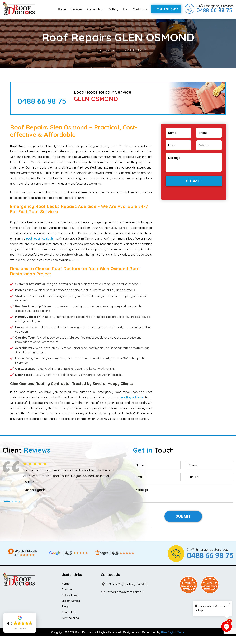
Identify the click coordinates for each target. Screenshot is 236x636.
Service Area (70, 618)
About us (67, 589)
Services (76, 9)
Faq (125, 9)
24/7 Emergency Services (214, 9)
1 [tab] (7, 501)
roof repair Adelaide (40, 238)
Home (62, 9)
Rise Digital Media (173, 632)
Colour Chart (95, 9)
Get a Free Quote (166, 9)
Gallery (113, 9)
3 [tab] (16, 501)
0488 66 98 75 (41, 101)
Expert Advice (71, 600)
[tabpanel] (59, 477)
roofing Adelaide (132, 397)
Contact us (140, 9)
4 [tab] (19, 501)
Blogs (65, 606)
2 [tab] (12, 501)
